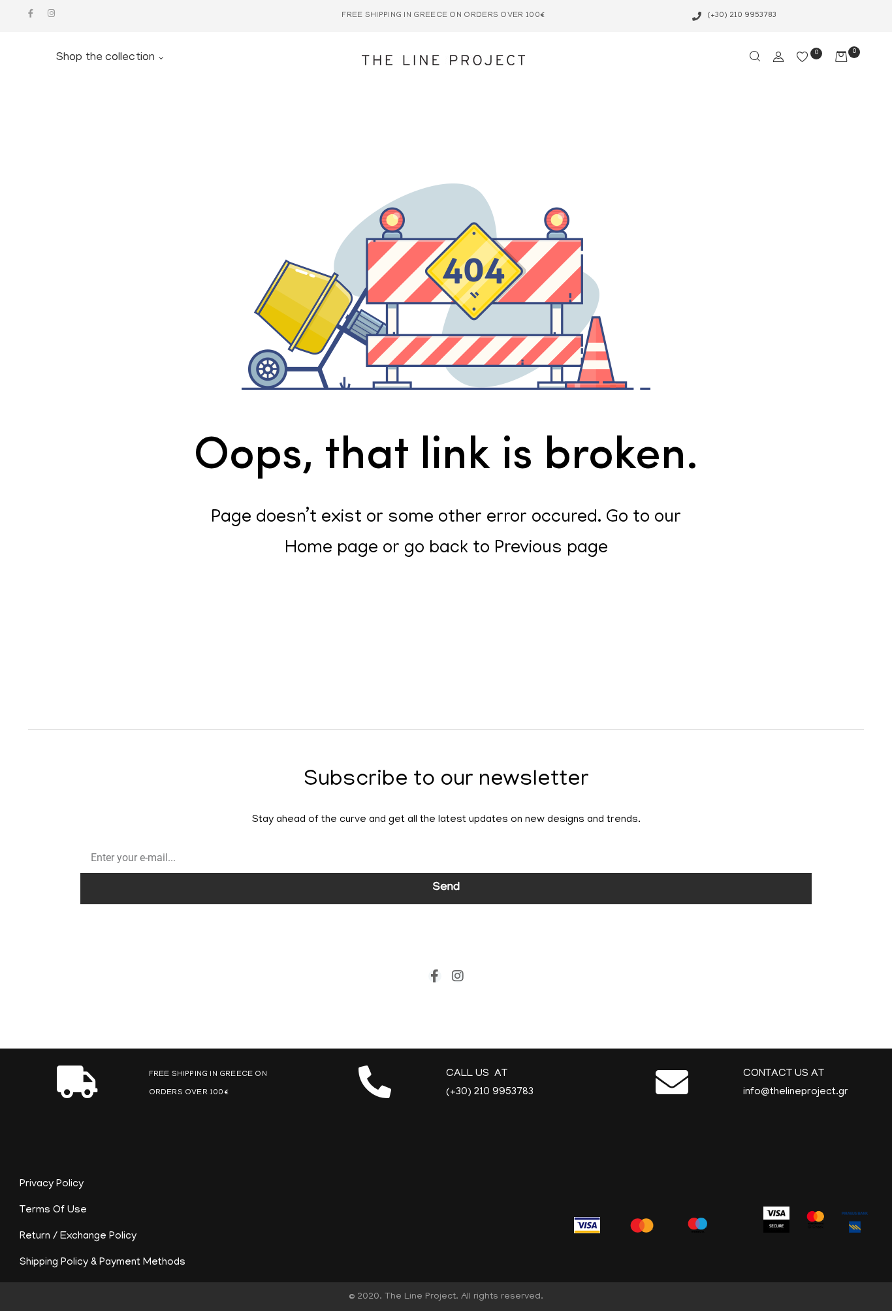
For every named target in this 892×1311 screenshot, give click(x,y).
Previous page (551, 549)
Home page (331, 549)
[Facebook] (30, 13)
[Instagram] (51, 13)
